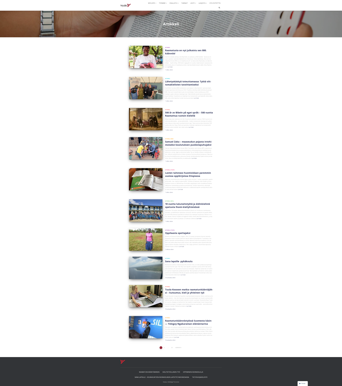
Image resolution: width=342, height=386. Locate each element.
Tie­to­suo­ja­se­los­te (199, 377)
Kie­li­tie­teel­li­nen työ (171, 372)
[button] (155, 3)
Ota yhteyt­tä (214, 3)
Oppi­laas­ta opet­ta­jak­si (177, 232)
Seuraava (178, 347)
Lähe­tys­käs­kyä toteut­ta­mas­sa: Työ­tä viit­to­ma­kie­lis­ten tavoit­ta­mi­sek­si (188, 83)
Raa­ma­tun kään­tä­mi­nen (149, 372)
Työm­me (162, 3)
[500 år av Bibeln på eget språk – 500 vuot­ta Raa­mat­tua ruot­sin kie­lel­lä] (145, 119)
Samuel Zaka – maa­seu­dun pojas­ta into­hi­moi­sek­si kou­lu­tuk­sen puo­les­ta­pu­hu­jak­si (188, 143)
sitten (169, 70)
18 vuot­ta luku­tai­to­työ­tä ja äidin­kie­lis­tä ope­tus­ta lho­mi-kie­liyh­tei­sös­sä (187, 205)
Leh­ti (192, 3)
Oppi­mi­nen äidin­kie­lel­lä (193, 372)
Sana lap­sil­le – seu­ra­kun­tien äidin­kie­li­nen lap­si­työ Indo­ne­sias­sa (162, 377)
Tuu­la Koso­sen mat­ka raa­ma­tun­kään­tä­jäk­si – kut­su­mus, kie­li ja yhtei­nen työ (189, 291)
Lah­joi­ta (202, 3)
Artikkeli (167, 47)
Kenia (172, 139)
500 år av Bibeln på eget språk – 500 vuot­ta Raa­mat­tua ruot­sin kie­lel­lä (189, 114)
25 (172, 347)
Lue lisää (169, 67)
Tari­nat (184, 3)
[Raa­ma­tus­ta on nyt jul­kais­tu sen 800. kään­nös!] (145, 57)
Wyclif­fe (151, 3)
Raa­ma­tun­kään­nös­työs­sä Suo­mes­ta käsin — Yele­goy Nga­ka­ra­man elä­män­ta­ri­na (188, 322)
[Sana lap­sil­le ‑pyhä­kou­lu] (145, 268)
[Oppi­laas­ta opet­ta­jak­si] (145, 239)
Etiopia (173, 170)
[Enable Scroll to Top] (338, 382)
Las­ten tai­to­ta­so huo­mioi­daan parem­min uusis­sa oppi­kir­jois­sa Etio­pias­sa (188, 174)
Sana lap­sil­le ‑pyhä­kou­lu (179, 261)
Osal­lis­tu (173, 3)
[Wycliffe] (125, 5)
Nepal (172, 201)
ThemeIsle (176, 382)
